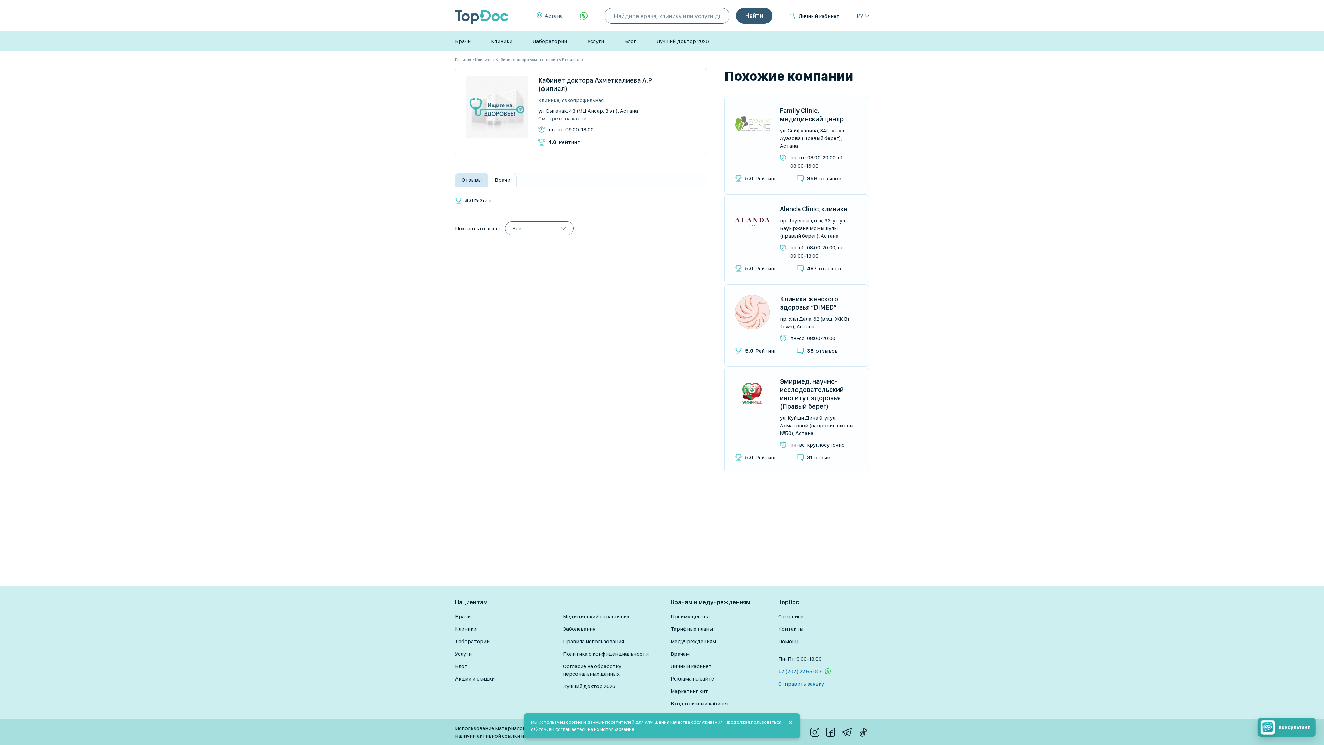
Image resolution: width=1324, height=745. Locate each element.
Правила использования (593, 641)
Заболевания (579, 629)
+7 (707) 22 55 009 (800, 671)
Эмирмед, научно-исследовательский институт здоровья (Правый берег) (812, 393)
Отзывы (472, 180)
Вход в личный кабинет (700, 703)
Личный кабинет (819, 16)
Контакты (790, 629)
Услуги (596, 41)
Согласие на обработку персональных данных (592, 670)
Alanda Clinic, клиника (813, 209)
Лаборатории (550, 41)
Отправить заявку (801, 684)
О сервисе (790, 616)
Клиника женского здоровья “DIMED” (809, 303)
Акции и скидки (475, 678)
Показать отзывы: (478, 228)
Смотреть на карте (562, 119)
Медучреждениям (693, 641)
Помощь (789, 641)
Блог (630, 41)
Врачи (463, 41)
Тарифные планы (692, 629)
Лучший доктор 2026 (682, 41)
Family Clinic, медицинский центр (812, 115)
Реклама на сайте (692, 678)
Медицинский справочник (596, 616)
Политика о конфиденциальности (606, 653)
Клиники (501, 41)
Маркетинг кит (689, 691)
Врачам (680, 653)
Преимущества (690, 616)
